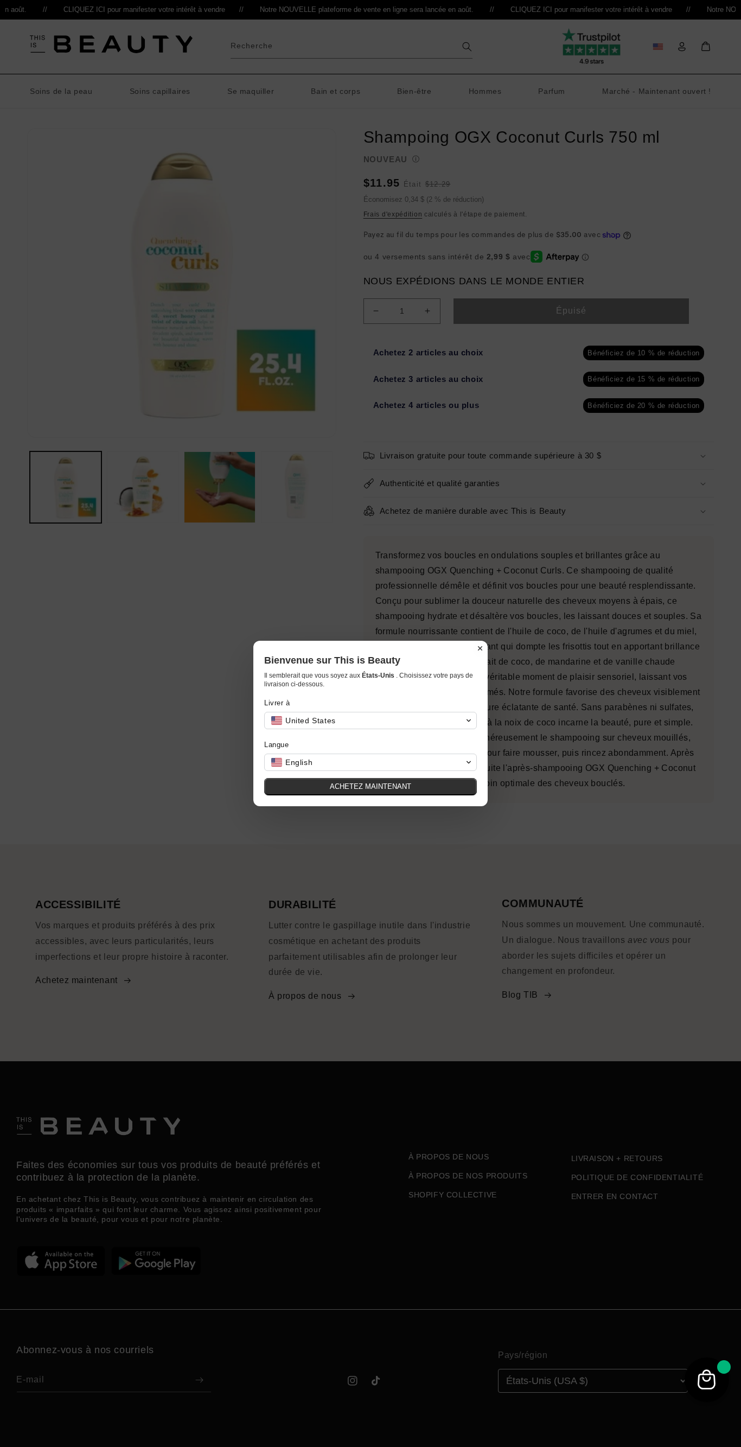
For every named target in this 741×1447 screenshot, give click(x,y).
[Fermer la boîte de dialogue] (480, 648)
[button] (370, 720)
